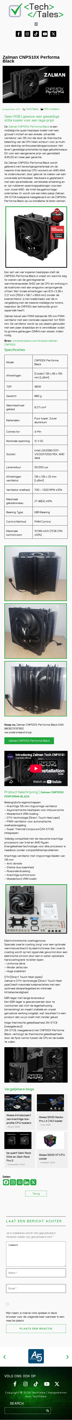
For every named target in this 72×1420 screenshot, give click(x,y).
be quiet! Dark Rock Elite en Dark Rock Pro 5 (18, 1156)
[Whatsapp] (20, 1182)
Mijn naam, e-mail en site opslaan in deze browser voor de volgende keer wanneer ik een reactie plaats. (35, 1316)
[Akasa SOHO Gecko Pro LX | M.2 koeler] (50, 1102)
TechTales (32, 109)
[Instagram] (27, 34)
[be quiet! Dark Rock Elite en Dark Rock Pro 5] (17, 1140)
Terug (36, 1193)
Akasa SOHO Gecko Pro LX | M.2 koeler (51, 1119)
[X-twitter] (53, 34)
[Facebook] (6, 1182)
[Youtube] (45, 34)
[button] (36, 24)
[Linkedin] (26, 1182)
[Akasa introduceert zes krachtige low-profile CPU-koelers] (17, 1102)
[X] (33, 1182)
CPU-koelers (51, 109)
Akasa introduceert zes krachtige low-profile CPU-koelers (18, 1119)
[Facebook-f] (19, 34)
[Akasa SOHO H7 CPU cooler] (50, 1140)
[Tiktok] (36, 34)
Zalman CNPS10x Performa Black (28, 126)
